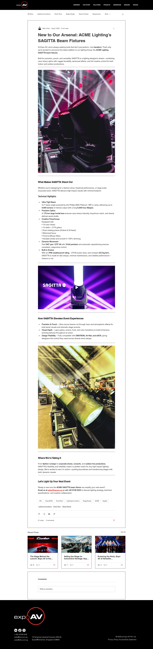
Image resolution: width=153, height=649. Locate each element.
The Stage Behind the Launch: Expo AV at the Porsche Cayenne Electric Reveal (41, 557)
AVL (40, 501)
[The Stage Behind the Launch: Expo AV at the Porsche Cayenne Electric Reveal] (43, 544)
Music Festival (83, 14)
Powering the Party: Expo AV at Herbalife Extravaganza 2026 (109, 557)
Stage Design (70, 14)
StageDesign (87, 501)
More (106, 14)
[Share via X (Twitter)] (44, 514)
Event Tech (58, 14)
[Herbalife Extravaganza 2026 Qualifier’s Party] (110, 544)
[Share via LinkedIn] (49, 514)
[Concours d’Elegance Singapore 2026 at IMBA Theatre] (77, 544)
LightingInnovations (73, 501)
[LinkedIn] (15, 630)
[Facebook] (19, 630)
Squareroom (97, 14)
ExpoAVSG (49, 501)
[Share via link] (54, 514)
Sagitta (105, 501)
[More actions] (114, 28)
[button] (97, 5)
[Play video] (76, 287)
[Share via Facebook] (39, 514)
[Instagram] (24, 630)
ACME (97, 501)
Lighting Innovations (43, 14)
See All (123, 532)
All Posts (30, 14)
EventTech (59, 501)
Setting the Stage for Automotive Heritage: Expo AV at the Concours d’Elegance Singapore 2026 (76, 557)
